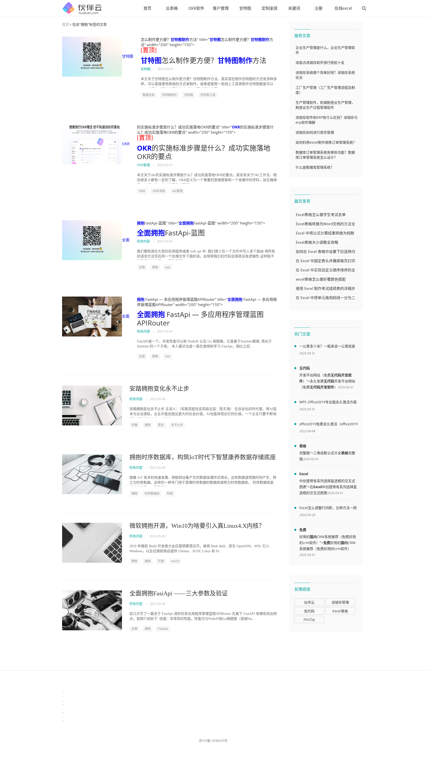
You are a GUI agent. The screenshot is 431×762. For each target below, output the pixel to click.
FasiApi (163, 629)
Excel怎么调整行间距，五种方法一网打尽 (328, 508)
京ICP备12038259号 (213, 740)
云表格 (172, 8)
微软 (134, 561)
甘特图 (245, 8)
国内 (313, 536)
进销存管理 (340, 602)
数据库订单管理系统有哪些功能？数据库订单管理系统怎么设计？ (325, 155)
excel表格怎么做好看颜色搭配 (321, 279)
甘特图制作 (180, 39)
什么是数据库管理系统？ (315, 167)
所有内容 (143, 241)
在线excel (343, 8)
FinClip (309, 619)
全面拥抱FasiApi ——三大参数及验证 (178, 593)
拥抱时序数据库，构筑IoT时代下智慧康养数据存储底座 (202, 457)
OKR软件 (196, 8)
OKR (125, 143)
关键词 (294, 8)
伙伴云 (309, 602)
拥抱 (140, 222)
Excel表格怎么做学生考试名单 (321, 214)
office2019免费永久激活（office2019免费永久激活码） (328, 425)
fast (167, 267)
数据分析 (149, 95)
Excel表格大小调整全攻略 (317, 242)
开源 (161, 561)
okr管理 (177, 191)
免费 (302, 529)
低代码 (309, 611)
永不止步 (177, 425)
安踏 (134, 425)
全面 (125, 239)
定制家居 (270, 8)
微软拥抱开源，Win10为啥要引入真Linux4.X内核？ (197, 526)
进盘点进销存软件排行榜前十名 (320, 62)
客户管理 (221, 8)
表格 (302, 445)
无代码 (304, 368)
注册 (319, 8)
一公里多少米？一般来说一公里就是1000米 (327, 347)
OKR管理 (143, 165)
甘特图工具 (207, 95)
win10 (175, 561)
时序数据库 (152, 493)
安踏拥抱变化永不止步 (159, 389)
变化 (161, 425)
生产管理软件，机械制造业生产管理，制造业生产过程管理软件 (325, 105)
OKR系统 (159, 191)
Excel (303, 473)
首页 (147, 8)
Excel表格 (340, 611)
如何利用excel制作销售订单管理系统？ (326, 142)
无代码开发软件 (322, 387)
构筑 (170, 493)
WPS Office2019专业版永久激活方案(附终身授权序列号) (328, 403)
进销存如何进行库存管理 (315, 132)
